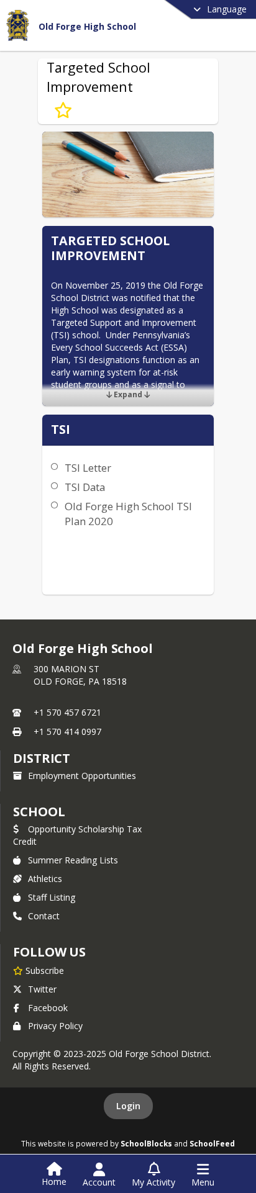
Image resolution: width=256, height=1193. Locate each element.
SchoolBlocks (146, 1143)
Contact (44, 916)
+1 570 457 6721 (67, 712)
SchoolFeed (212, 1143)
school (39, 811)
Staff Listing (51, 897)
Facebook (48, 1008)
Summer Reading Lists (73, 860)
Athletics (45, 879)
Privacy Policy (55, 1026)
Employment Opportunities (82, 775)
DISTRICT (41, 758)
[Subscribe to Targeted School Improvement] (63, 110)
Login (128, 1106)
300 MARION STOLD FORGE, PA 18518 (80, 675)
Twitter (42, 989)
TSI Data (85, 487)
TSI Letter (88, 468)
